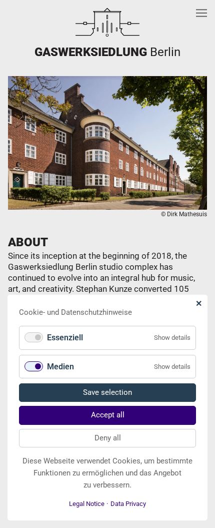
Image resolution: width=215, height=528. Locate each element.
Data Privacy (128, 503)
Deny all (107, 437)
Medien (60, 366)
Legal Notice (86, 503)
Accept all (107, 414)
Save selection (107, 392)
